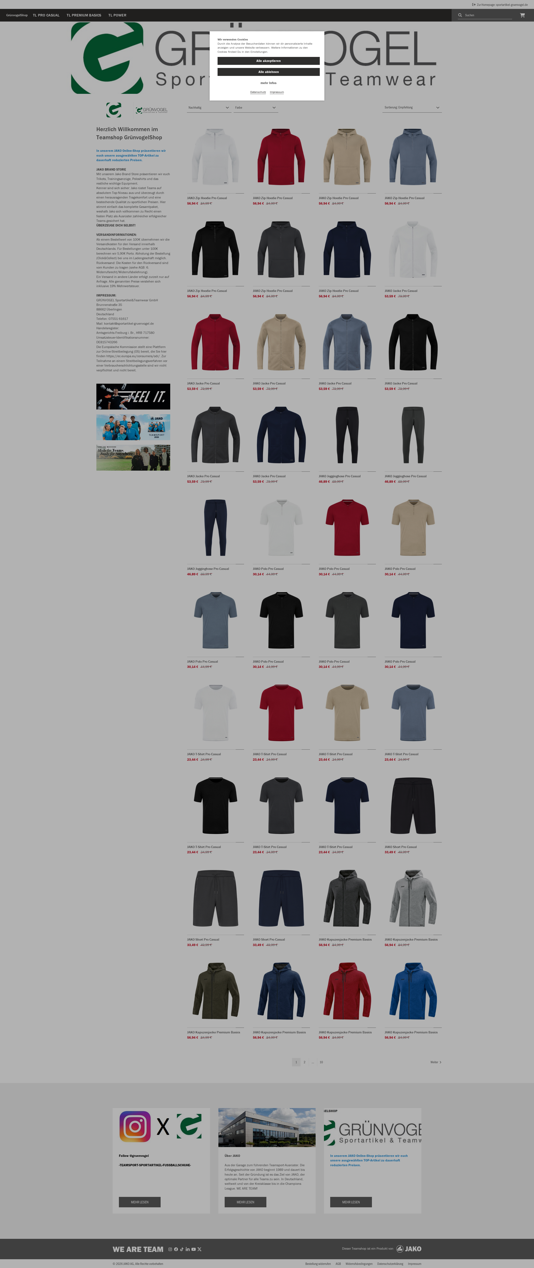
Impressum (277, 92)
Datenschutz (258, 92)
